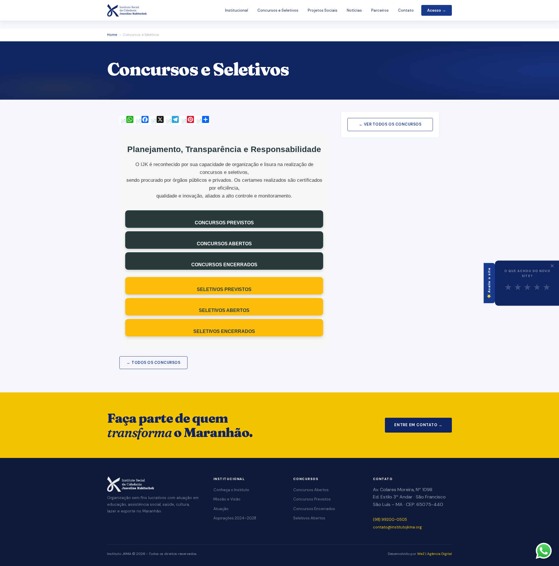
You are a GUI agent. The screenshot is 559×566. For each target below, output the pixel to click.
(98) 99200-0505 (390, 519)
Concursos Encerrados (314, 508)
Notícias (354, 10)
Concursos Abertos (311, 489)
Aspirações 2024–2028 (234, 518)
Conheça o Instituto (231, 489)
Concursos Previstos (312, 499)
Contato (406, 10)
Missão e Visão (226, 499)
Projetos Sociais (322, 10)
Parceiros (380, 10)
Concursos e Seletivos (277, 10)
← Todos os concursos (153, 362)
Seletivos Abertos (309, 518)
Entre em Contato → (418, 424)
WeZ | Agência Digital (434, 553)
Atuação (221, 508)
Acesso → (436, 10)
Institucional (236, 10)
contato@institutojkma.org (397, 527)
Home (112, 34)
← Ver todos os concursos (390, 124)
